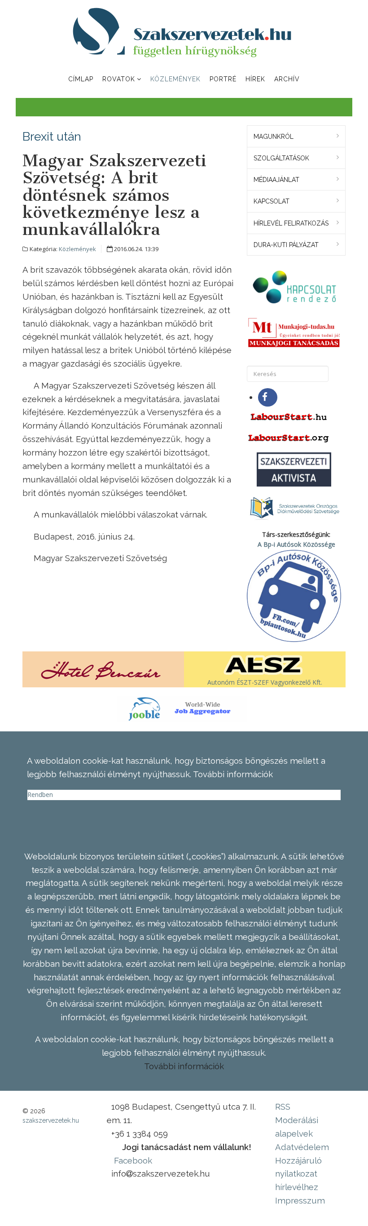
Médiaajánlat (276, 179)
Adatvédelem (302, 1147)
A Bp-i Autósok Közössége (296, 544)
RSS (282, 1106)
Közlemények (175, 79)
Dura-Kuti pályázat (286, 244)
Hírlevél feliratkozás (291, 223)
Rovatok (118, 79)
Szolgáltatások (281, 158)
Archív (287, 79)
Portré (223, 79)
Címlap (80, 79)
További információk (184, 1066)
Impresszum (300, 1200)
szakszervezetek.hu (50, 1120)
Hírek (255, 79)
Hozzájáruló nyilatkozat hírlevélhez (298, 1173)
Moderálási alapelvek (296, 1126)
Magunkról (274, 136)
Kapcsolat (271, 201)
